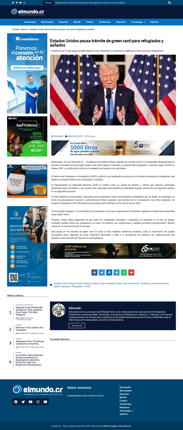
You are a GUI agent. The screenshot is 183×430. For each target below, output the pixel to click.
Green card (122, 283)
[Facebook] (13, 3)
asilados (58, 283)
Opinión (154, 22)
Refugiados (77, 286)
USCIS (87, 286)
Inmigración (133, 283)
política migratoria (62, 286)
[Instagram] (24, 3)
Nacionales (30, 22)
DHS (65, 283)
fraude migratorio (107, 283)
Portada (16, 29)
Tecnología (136, 22)
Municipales (47, 22)
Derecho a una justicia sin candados (72, 3)
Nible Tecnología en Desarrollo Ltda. (117, 426)
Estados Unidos (90, 283)
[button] (169, 2)
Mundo (77, 22)
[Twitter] (17, 3)
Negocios (121, 22)
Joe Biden (145, 283)
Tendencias (105, 22)
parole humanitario (160, 283)
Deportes (63, 22)
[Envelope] (45, 401)
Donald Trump (75, 283)
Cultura (90, 22)
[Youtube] (20, 3)
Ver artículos (76, 325)
